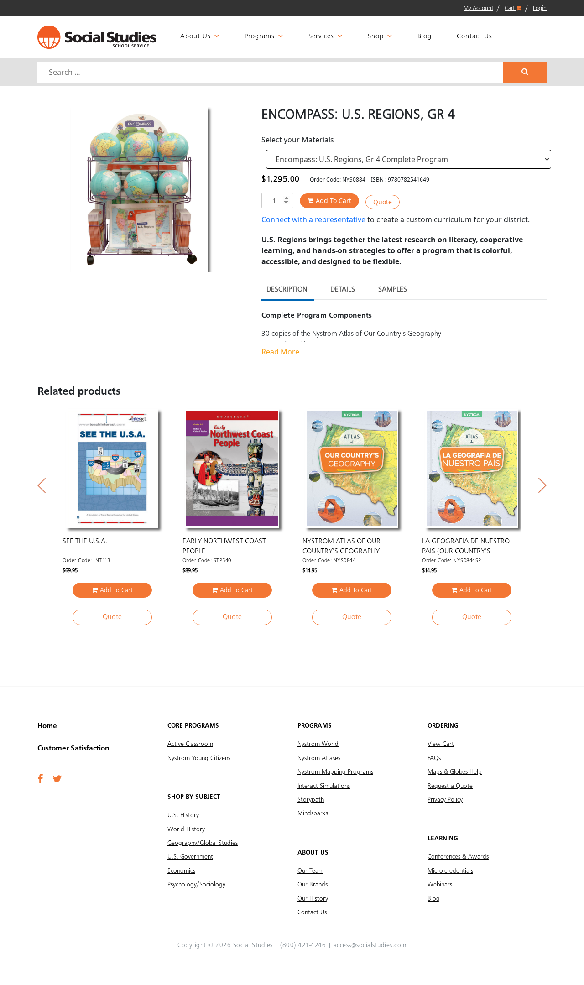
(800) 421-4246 (303, 945)
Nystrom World (318, 744)
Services (321, 36)
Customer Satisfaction (73, 748)
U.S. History (183, 815)
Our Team (310, 871)
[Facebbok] (40, 780)
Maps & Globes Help (455, 772)
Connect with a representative (313, 219)
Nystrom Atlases (318, 758)
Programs (260, 36)
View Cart (441, 744)
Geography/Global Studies (202, 843)
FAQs (434, 758)
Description (286, 289)
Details (342, 289)
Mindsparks (312, 813)
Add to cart (333, 200)
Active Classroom (190, 744)
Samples (392, 289)
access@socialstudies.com (370, 945)
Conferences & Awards (458, 857)
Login (540, 8)
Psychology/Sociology (196, 884)
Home (47, 726)
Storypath (310, 800)
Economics (181, 871)
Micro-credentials (450, 871)
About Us (195, 36)
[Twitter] (57, 780)
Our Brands (312, 884)
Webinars (440, 884)
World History (186, 829)
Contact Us (474, 36)
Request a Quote (450, 786)
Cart (510, 8)
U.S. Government (190, 857)
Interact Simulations (323, 786)
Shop (376, 36)
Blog (424, 36)
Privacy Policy (445, 800)
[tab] (286, 291)
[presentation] (41, 485)
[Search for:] (271, 72)
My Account (478, 8)
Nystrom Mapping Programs (335, 772)
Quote (382, 202)
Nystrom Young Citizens (198, 758)
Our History (312, 899)
